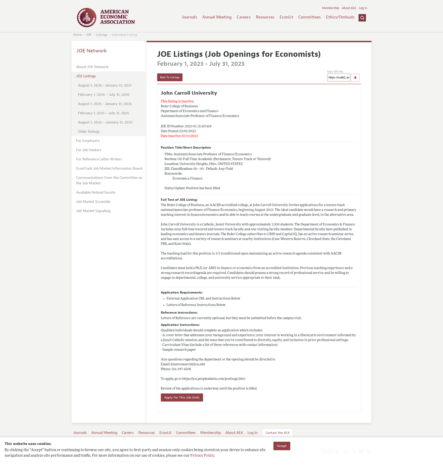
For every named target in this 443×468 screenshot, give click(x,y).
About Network (92, 67)
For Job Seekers (88, 150)
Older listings (88, 131)
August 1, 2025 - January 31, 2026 (105, 104)
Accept (282, 446)
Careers (244, 17)
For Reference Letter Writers (99, 159)
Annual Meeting (217, 17)
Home (77, 35)
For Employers (88, 140)
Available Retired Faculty (96, 192)
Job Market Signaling (93, 211)
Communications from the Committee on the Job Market (109, 180)
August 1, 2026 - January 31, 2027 (105, 85)
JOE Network (92, 50)
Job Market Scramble (93, 201)
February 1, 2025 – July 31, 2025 (103, 113)
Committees (309, 17)
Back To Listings (170, 77)
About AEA (349, 8)
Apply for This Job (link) (182, 397)
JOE (89, 35)
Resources (265, 17)
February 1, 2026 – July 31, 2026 (103, 94)
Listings (101, 35)
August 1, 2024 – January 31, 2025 (105, 122)
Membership (330, 8)
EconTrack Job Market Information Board (109, 168)
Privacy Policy (202, 456)
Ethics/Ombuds (340, 17)
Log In (363, 8)
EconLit (286, 17)
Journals (189, 17)
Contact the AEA (278, 433)
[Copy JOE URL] (355, 77)
